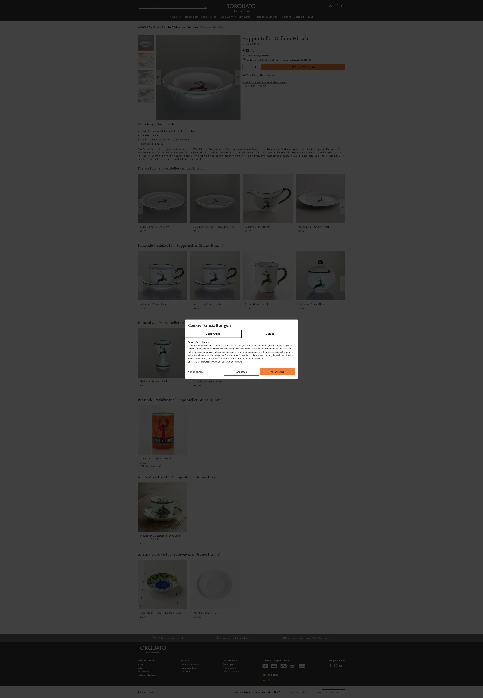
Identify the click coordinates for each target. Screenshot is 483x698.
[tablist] (241, 334)
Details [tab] (270, 333)
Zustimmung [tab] (213, 333)
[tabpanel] (241, 352)
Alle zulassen (278, 371)
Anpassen (241, 371)
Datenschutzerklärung (206, 361)
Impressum (236, 361)
